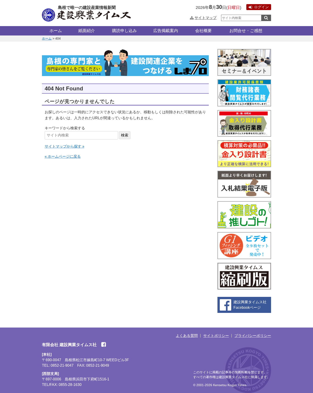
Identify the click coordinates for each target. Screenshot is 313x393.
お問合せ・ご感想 (245, 30)
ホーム (55, 30)
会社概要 (203, 30)
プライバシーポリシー (252, 336)
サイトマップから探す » (64, 146)
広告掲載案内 (165, 30)
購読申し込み (124, 30)
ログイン (261, 7)
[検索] (266, 18)
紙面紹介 (86, 30)
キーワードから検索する (65, 128)
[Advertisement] (125, 199)
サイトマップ (206, 18)
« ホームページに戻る (63, 156)
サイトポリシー (216, 336)
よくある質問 (187, 336)
